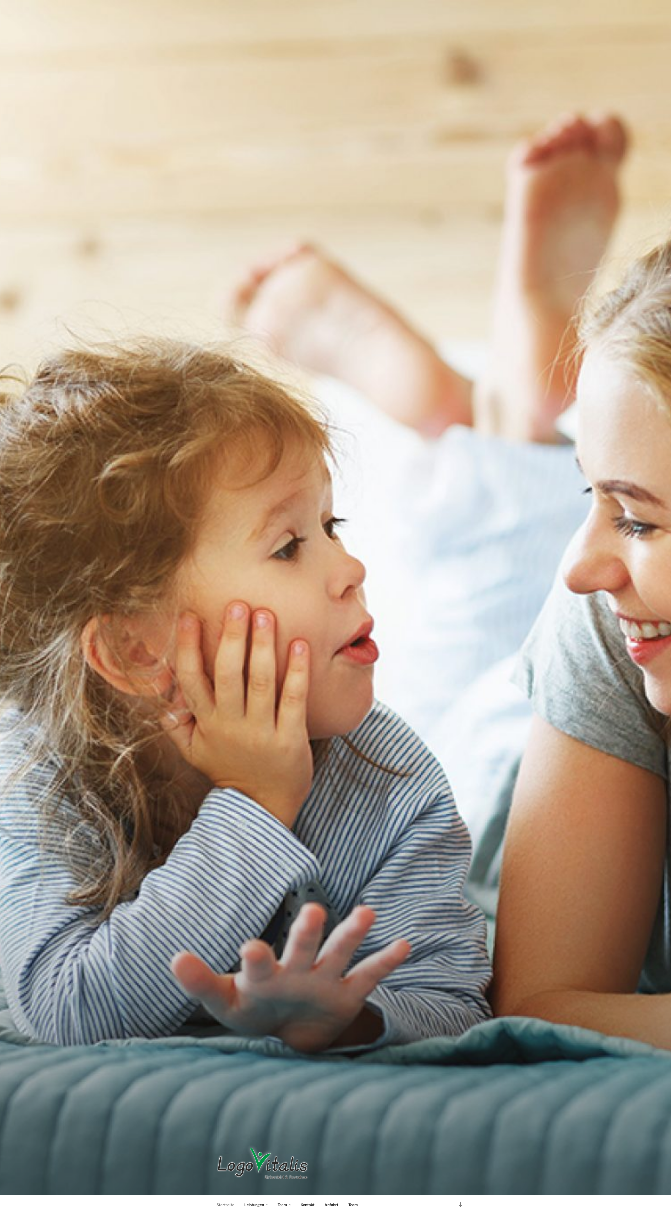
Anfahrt (331, 1204)
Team (282, 1204)
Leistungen (254, 1204)
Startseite (225, 1204)
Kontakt (308, 1204)
